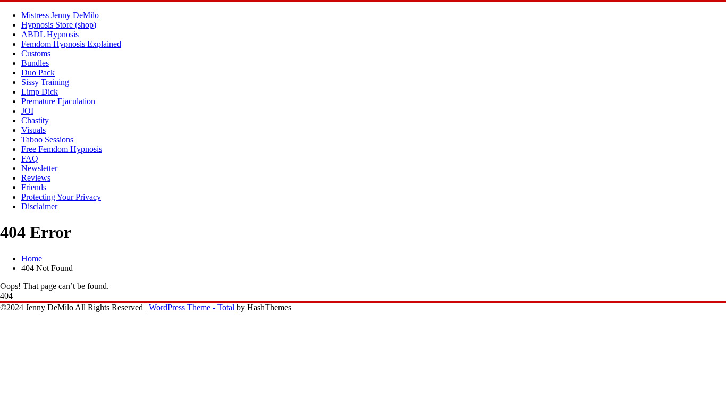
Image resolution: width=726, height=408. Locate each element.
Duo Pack (38, 72)
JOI (27, 110)
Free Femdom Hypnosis (61, 149)
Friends (33, 187)
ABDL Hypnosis (50, 34)
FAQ (29, 158)
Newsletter (39, 168)
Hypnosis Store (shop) (58, 24)
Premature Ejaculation (58, 101)
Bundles (35, 62)
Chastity (35, 120)
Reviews (35, 177)
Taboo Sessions (47, 139)
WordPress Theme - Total (191, 307)
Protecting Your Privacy (61, 196)
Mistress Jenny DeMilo (60, 15)
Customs (35, 53)
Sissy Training (45, 82)
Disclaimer (39, 206)
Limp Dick (39, 91)
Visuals (33, 129)
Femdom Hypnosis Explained (71, 43)
